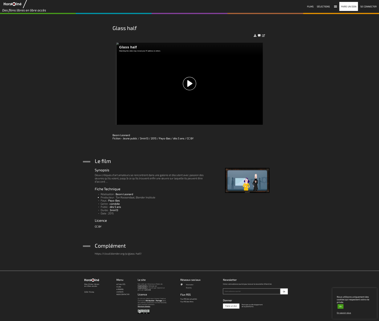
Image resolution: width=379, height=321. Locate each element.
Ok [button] (340, 306)
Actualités (120, 284)
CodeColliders (143, 286)
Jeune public (130, 138)
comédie (115, 203)
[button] (335, 6)
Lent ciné (147, 290)
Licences (119, 292)
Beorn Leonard (121, 135)
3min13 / (145, 138)
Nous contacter (122, 294)
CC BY (190, 138)
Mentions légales (144, 306)
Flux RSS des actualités (188, 299)
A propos (119, 289)
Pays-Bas (165, 138)
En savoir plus (344, 312)
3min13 (114, 210)
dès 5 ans (178, 138)
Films (118, 287)
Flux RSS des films (186, 302)
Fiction (117, 138)
